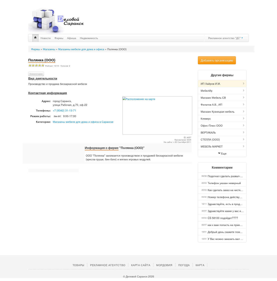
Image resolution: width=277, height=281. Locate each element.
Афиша (71, 38)
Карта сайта (140, 265)
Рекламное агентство (107, 265)
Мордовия (164, 265)
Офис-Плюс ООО (212, 125)
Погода (184, 265)
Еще (223, 153)
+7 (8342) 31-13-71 (64, 110)
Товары (78, 265)
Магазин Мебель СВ (213, 97)
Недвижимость (89, 38)
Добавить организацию (217, 60)
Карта (200, 265)
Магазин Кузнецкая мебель (217, 111)
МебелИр (206, 90)
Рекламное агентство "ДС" (224, 38)
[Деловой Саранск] (63, 21)
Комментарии (36, 73)
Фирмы (58, 38)
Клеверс (206, 118)
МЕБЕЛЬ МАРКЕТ (212, 146)
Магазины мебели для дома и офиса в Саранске (83, 122)
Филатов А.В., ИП (211, 104)
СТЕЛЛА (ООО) (210, 139)
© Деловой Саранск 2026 (138, 276)
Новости (46, 38)
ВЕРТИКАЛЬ (208, 132)
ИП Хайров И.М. (211, 83)
